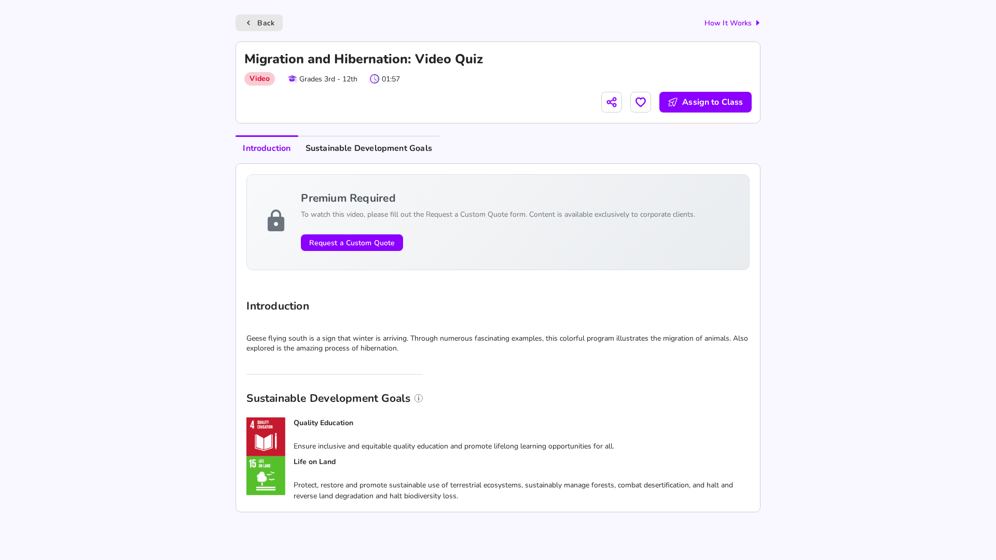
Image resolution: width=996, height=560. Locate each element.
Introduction (266, 148)
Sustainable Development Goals (369, 148)
